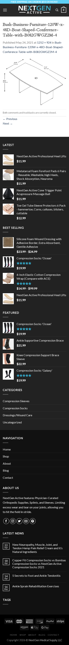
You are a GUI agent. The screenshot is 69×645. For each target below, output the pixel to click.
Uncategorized (12, 422)
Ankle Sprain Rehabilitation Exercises (35, 586)
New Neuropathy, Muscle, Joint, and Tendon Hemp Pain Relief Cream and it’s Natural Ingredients (37, 548)
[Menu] (5, 9)
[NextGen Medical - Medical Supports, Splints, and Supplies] (34, 10)
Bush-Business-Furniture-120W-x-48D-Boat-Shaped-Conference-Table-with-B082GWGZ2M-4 (33, 47)
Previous (10, 119)
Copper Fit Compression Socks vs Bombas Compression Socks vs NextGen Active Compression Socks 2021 (39, 563)
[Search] (57, 10)
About (7, 463)
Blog (6, 470)
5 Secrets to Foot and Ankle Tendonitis (36, 575)
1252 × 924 (44, 42)
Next (8, 123)
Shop (6, 456)
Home (7, 449)
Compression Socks (15, 408)
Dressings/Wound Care (17, 415)
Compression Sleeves (16, 401)
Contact (8, 477)
